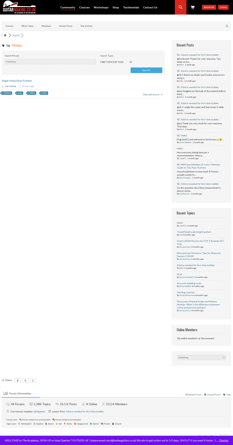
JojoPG (183, 158)
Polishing (7, 93)
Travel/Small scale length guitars (194, 231)
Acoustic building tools (189, 283)
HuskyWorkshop (187, 295)
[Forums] (5, 35)
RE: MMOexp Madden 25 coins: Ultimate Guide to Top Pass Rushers (198, 166)
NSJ (181, 81)
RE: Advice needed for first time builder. (198, 54)
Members (46, 26)
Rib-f (182, 64)
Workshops (101, 7)
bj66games (39, 411)
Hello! (180, 148)
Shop (116, 7)
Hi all (179, 274)
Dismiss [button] (223, 440)
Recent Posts (65, 26)
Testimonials (131, 7)
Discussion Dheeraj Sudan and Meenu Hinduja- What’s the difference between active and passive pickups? (198, 304)
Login (223, 7)
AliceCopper (185, 177)
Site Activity (86, 26)
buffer (44, 93)
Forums (9, 26)
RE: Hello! (182, 135)
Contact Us (150, 7)
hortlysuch (185, 193)
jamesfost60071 (187, 277)
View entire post (151, 94)
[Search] (180, 7)
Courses (84, 7)
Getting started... (186, 292)
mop (19, 93)
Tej (181, 234)
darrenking (10, 86)
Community (67, 7)
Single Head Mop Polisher (17, 80)
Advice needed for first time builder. (196, 265)
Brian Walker (185, 142)
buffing (32, 93)
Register (209, 7)
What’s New (27, 26)
